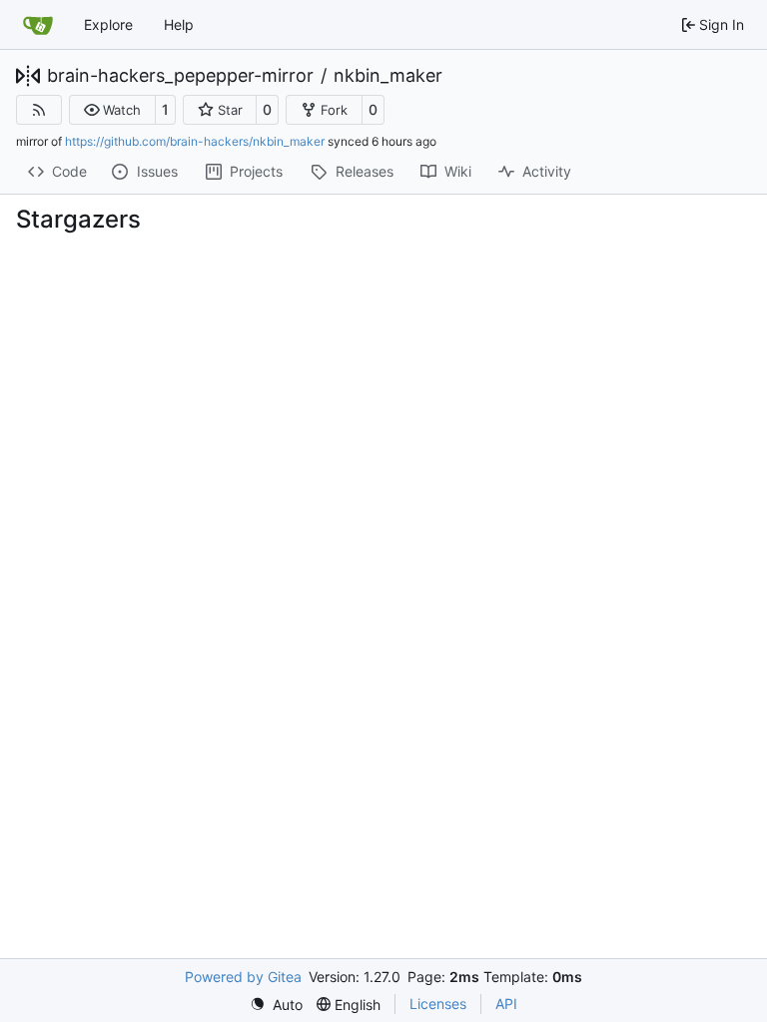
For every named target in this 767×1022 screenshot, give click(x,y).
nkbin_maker (388, 76)
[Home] (38, 25)
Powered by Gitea (243, 976)
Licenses (437, 1003)
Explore (108, 24)
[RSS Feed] (39, 110)
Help (179, 24)
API (506, 1003)
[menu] (276, 1004)
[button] (112, 110)
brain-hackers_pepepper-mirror (180, 76)
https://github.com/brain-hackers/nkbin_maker (195, 141)
